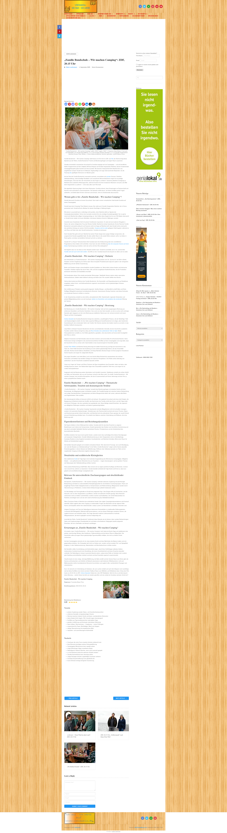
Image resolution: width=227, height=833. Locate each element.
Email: (138, 60)
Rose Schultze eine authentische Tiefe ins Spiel (104, 331)
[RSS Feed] (93, 104)
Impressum (80, 14)
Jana (137, 314)
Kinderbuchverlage (104, 14)
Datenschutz (68, 14)
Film (112, 158)
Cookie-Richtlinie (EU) (73, 18)
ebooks (130, 14)
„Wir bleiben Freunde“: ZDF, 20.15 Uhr (78, 767)
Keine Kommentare (97, 67)
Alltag (92, 16)
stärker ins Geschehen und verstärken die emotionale (107, 299)
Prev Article (72, 698)
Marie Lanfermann (71, 67)
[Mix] (76, 104)
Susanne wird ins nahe (101, 228)
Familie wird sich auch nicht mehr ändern (75, 251)
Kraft (75, 459)
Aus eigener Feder (138, 16)
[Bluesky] (86, 104)
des (71, 172)
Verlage (90, 14)
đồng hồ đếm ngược (142, 291)
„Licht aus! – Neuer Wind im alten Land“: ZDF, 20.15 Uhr (79, 736)
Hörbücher (119, 14)
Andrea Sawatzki (69, 319)
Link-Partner (140, 345)
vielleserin (77, 827)
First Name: (139, 55)
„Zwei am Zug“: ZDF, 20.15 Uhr (145, 220)
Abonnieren (140, 70)
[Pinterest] (69, 104)
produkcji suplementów (116, 831)
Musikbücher (111, 16)
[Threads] (90, 104)
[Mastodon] (72, 104)
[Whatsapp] (79, 104)
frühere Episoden (85, 573)
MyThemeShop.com (141, 827)
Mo (137, 308)
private (109, 176)
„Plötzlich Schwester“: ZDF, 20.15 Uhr (147, 204)
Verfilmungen (124, 16)
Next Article (120, 698)
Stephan (138, 302)
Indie (100, 16)
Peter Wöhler (72, 346)
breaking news (153, 16)
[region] (113, 34)
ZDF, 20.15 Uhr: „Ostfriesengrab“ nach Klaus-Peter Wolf (112, 736)
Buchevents (142, 14)
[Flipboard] (83, 104)
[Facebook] (66, 104)
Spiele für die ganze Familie (75, 16)
